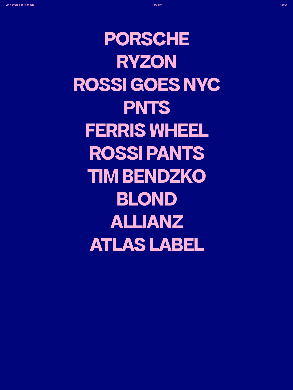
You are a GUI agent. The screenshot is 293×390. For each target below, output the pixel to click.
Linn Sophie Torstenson (20, 4)
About (283, 4)
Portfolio (157, 4)
